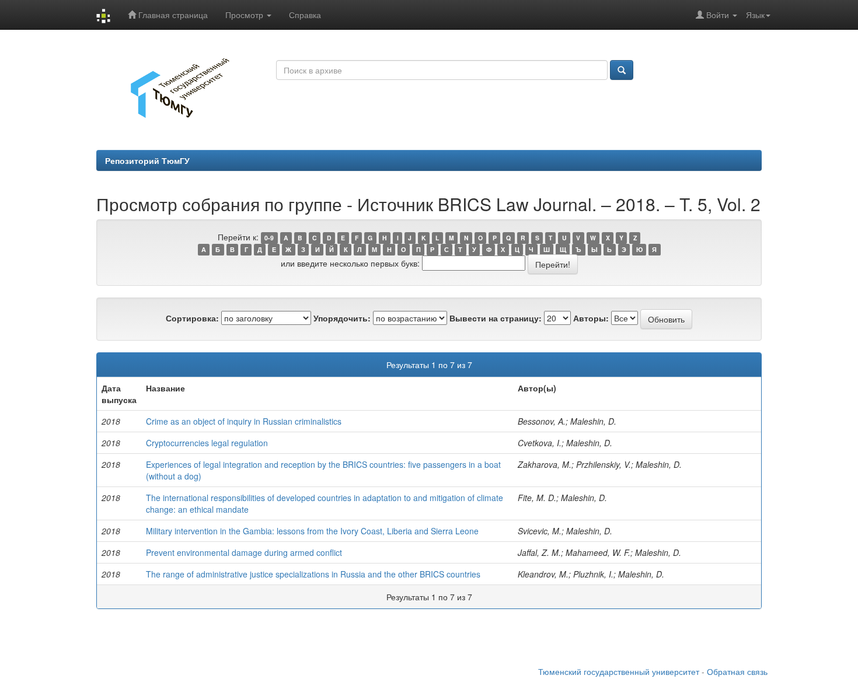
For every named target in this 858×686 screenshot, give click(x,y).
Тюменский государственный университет (618, 671)
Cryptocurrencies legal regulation (207, 443)
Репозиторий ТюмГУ (147, 160)
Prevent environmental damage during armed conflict (244, 552)
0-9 (269, 237)
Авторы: (591, 318)
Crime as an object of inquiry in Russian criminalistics (243, 421)
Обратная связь (737, 671)
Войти (717, 14)
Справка (305, 14)
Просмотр (245, 14)
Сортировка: (192, 318)
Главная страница (172, 14)
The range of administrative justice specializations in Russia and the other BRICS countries (313, 574)
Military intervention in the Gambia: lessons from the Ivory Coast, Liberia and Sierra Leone (312, 531)
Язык (755, 14)
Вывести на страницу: (495, 318)
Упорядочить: (342, 318)
